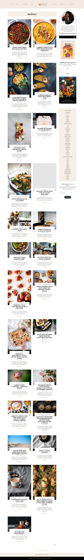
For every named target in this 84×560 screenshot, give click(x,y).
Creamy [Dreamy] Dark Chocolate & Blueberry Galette (19, 452)
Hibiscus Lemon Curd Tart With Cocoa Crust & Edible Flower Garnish (19, 418)
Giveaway (68, 138)
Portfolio (71, 4)
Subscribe (67, 73)
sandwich (68, 153)
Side (48, 93)
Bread (40, 93)
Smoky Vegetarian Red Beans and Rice (19, 48)
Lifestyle (67, 142)
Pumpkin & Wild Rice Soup (19, 229)
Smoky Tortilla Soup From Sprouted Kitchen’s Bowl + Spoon (44, 289)
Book (68, 118)
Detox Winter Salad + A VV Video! (19, 199)
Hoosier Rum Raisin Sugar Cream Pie (44, 129)
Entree (18, 46)
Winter (67, 177)
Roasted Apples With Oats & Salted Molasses (44, 192)
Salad (20, 196)
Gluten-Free (67, 140)
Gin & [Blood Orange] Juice (19, 532)
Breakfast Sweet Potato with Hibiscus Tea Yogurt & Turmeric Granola (45, 387)
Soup (47, 46)
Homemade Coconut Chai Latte (19, 500)
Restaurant (67, 147)
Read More (19, 58)
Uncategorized (68, 173)
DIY (67, 125)
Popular (67, 145)
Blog (12, 4)
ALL (16, 46)
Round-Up (68, 149)
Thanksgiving (67, 169)
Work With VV (63, 4)
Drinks (18, 383)
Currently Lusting (67, 123)
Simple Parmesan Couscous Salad (44, 230)
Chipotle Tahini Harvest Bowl (19, 258)
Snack (50, 93)
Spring (18, 414)
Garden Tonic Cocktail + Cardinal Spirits (19, 386)
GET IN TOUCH (54, 4)
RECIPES (32, 4)
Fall (68, 132)
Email (68, 68)
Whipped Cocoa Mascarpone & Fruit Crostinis (19, 306)
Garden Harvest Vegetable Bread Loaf (44, 96)
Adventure (68, 112)
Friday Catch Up (68, 136)
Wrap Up (67, 178)
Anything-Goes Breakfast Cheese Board (19, 149)
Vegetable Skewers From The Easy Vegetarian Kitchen (44, 336)
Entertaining (67, 129)
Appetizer (16, 146)
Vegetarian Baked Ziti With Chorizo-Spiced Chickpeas (19, 99)
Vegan (22, 46)
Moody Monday (68, 143)
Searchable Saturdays (67, 156)
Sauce (68, 154)
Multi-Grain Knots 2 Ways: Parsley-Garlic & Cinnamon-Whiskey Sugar (44, 502)
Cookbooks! (24, 4)
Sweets (45, 127)
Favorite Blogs (68, 134)
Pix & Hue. (54, 558)
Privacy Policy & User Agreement (42, 551)
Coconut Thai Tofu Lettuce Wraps (44, 258)
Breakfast (44, 93)
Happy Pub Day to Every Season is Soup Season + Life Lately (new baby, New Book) (68, 102)
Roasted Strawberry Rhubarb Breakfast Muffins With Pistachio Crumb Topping (45, 420)
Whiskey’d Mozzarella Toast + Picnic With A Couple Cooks (19, 356)
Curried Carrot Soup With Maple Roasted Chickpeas (44, 49)
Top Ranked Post (22, 197)
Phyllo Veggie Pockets (44, 451)
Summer (67, 166)
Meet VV (17, 4)
